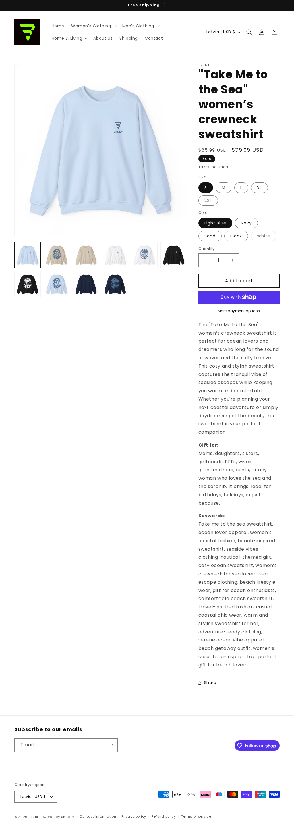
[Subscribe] (111, 745)
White (266, 237)
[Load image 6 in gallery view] (173, 255)
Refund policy (164, 816)
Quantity (206, 248)
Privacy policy (133, 816)
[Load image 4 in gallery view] (115, 255)
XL (259, 188)
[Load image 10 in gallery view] (115, 284)
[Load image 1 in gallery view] (27, 255)
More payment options (239, 310)
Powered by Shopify (57, 816)
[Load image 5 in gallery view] (144, 255)
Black (236, 236)
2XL (208, 200)
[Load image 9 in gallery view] (86, 284)
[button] (93, 26)
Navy (246, 223)
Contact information (98, 816)
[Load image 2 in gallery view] (57, 255)
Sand (210, 236)
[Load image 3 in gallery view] (86, 255)
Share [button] (210, 682)
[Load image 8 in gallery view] (57, 284)
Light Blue (215, 223)
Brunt (34, 816)
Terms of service (196, 816)
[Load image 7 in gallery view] (27, 284)
